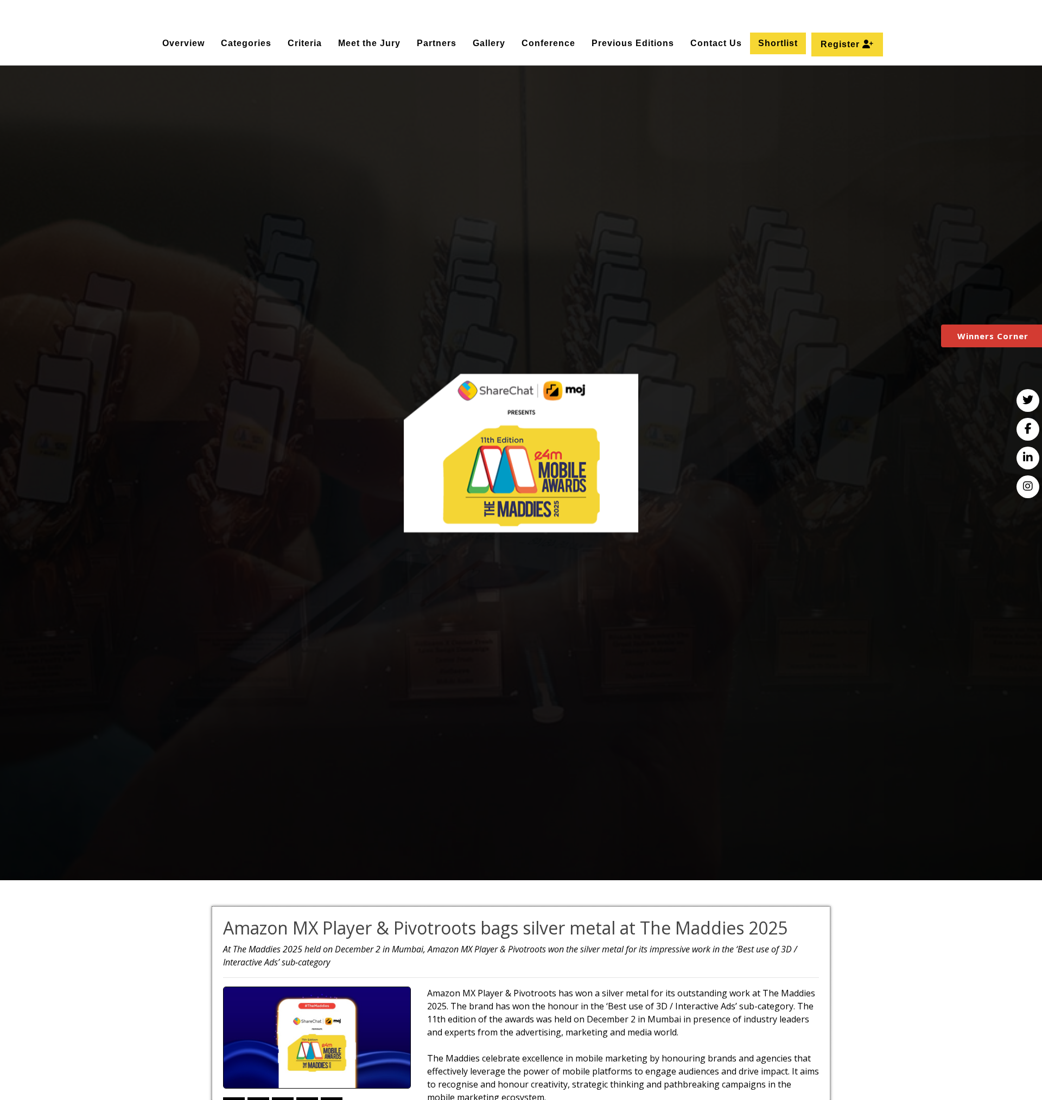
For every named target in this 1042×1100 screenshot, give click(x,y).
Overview (183, 43)
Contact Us (716, 43)
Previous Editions (633, 43)
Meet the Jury (369, 43)
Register (841, 44)
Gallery (489, 43)
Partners (436, 43)
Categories (246, 43)
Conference (548, 43)
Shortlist (778, 43)
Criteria (305, 43)
